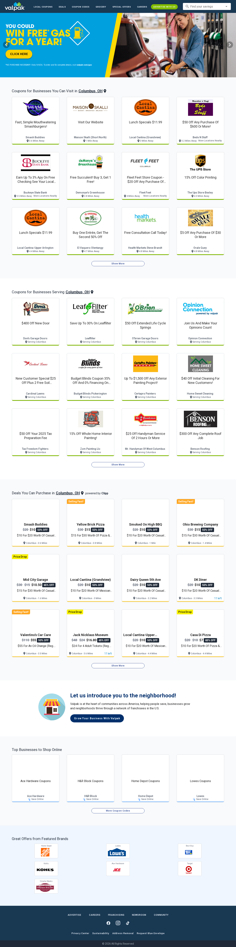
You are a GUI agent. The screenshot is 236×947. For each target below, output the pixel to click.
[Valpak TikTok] (127, 923)
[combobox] (207, 6)
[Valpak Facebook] (108, 923)
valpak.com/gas (84, 65)
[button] (121, 6)
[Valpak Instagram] (118, 923)
